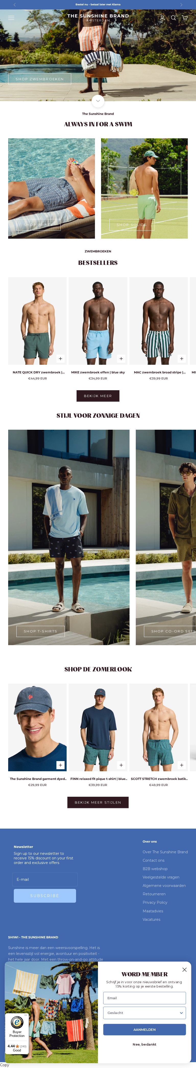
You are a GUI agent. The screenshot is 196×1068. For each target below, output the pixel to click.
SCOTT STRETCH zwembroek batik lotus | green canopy (158, 779)
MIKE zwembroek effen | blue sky (98, 372)
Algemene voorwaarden (164, 885)
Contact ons (153, 860)
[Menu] (26, 1016)
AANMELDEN (144, 1030)
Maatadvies (153, 911)
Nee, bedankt (144, 1045)
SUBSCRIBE (44, 896)
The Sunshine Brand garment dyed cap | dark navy (37, 779)
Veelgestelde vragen (161, 877)
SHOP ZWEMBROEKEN (40, 79)
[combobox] (143, 1013)
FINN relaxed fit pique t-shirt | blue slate (98, 779)
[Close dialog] (184, 970)
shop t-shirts (40, 631)
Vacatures (151, 919)
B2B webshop (155, 869)
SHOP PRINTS (38, 225)
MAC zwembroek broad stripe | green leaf (158, 372)
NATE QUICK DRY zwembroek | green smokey (37, 372)
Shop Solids (132, 225)
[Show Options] (181, 1013)
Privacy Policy (155, 902)
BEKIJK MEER (98, 396)
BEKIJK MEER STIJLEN (98, 802)
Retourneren (154, 894)
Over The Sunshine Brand (165, 852)
